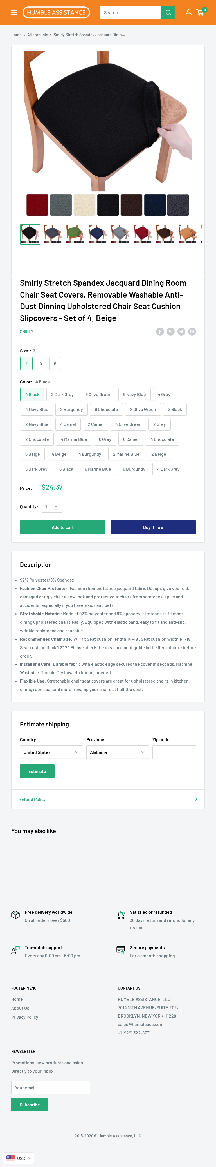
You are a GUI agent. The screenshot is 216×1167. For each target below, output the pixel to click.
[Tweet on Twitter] (181, 331)
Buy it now (153, 527)
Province (95, 739)
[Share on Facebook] (160, 331)
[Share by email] (192, 331)
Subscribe (30, 1104)
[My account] (189, 12)
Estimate (37, 771)
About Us (20, 1007)
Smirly (26, 331)
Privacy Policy (24, 1017)
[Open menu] (14, 12)
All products (37, 34)
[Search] (168, 12)
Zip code (161, 739)
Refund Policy (32, 799)
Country (28, 739)
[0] (200, 12)
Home (16, 34)
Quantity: (29, 506)
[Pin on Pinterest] (171, 331)
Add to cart (63, 527)
